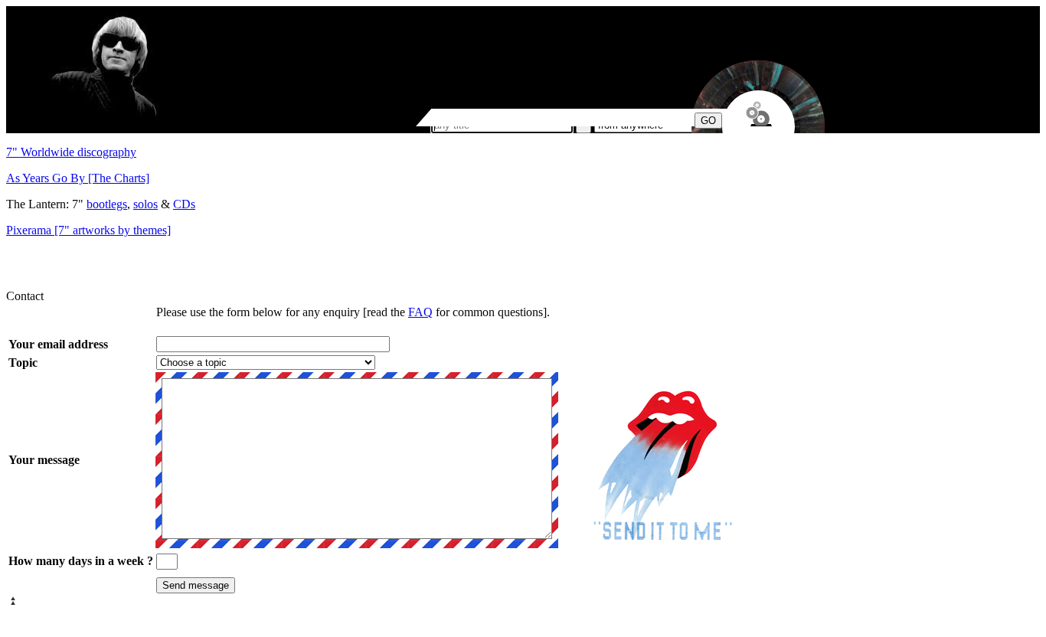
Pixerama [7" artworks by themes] (88, 230)
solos (145, 204)
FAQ (420, 311)
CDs (184, 204)
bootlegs (107, 204)
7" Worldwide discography (71, 151)
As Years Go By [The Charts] (77, 178)
